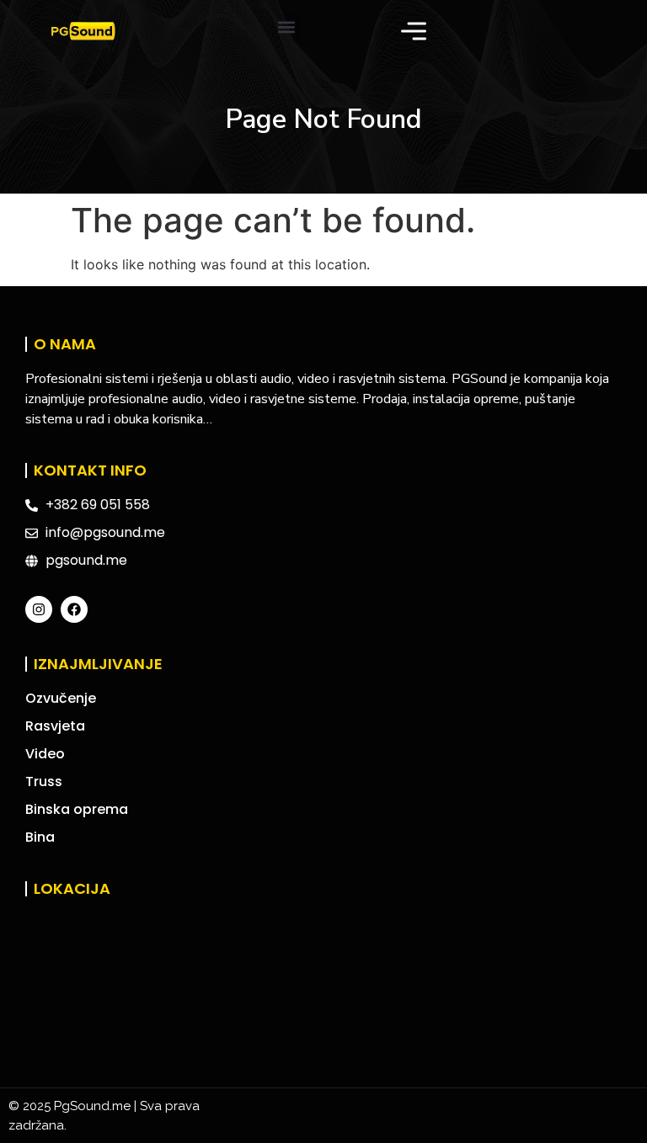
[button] (286, 27)
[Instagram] (38, 609)
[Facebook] (74, 609)
